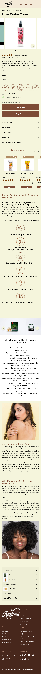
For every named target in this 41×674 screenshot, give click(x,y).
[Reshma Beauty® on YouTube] (29, 655)
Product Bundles (7, 642)
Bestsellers (19, 10)
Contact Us (24, 624)
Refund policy (24, 621)
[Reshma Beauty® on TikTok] (25, 659)
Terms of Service (25, 618)
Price (4, 75)
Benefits (5, 137)
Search (22, 613)
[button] (20, 220)
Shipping (4, 102)
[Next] (37, 328)
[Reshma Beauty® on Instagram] (21, 655)
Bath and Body (6, 639)
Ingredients (7, 127)
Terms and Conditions (27, 642)
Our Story (23, 616)
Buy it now (20, 114)
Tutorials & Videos (26, 631)
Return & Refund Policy (11, 142)
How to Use (6, 132)
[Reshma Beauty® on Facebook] (25, 655)
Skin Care (5, 637)
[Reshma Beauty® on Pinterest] (21, 659)
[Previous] (3, 328)
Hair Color (5, 634)
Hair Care (5, 631)
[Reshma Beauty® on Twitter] (33, 655)
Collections (10, 10)
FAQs (22, 634)
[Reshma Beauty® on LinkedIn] (29, 659)
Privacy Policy (24, 644)
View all (36, 152)
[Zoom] (33, 46)
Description (7, 122)
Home (3, 10)
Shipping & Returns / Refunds (27, 638)
